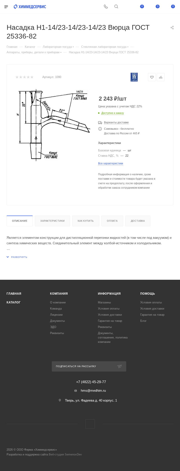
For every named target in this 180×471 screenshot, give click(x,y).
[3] (24, 77)
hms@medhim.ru (93, 390)
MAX (90, 424)
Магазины (104, 302)
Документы (57, 320)
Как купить (86, 221)
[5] (32, 77)
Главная (14, 293)
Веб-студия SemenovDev (65, 454)
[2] (20, 77)
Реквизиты (57, 333)
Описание (19, 221)
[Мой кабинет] (127, 7)
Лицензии (56, 314)
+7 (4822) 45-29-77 (91, 382)
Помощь (147, 293)
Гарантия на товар (110, 320)
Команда (56, 308)
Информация (109, 293)
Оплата (112, 221)
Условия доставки (110, 314)
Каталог (14, 302)
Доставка (138, 221)
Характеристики (52, 221)
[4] (28, 77)
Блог (143, 320)
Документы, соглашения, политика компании (113, 337)
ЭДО (53, 327)
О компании (58, 302)
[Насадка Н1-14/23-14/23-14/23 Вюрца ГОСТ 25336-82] (53, 125)
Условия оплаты (108, 308)
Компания (59, 293)
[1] (17, 77)
